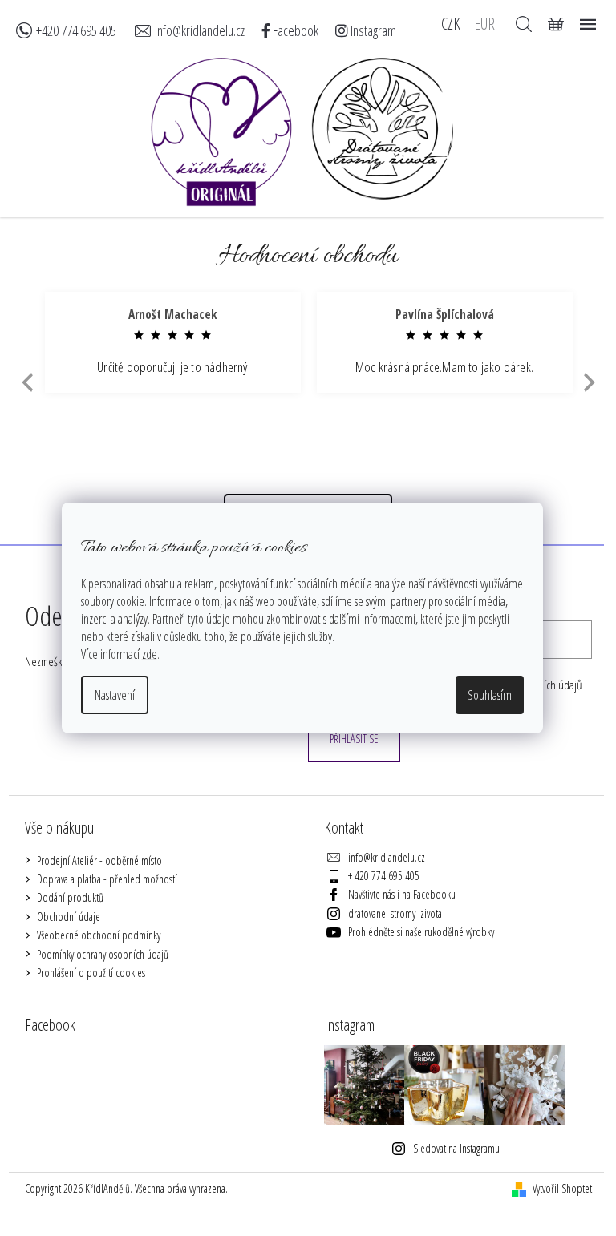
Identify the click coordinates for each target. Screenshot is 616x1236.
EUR (484, 22)
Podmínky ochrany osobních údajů (102, 954)
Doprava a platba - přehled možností (107, 879)
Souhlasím (490, 695)
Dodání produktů (70, 897)
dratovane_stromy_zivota (395, 913)
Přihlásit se (354, 738)
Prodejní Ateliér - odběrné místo (99, 860)
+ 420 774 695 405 (383, 875)
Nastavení (115, 695)
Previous (25, 382)
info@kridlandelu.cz (200, 30)
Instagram (372, 30)
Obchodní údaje (68, 916)
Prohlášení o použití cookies (91, 972)
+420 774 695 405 (76, 30)
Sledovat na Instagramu (456, 1148)
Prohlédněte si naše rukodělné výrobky (421, 931)
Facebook (294, 30)
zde (149, 654)
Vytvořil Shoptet (562, 1188)
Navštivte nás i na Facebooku (402, 894)
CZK (450, 22)
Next (589, 382)
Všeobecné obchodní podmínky (98, 935)
